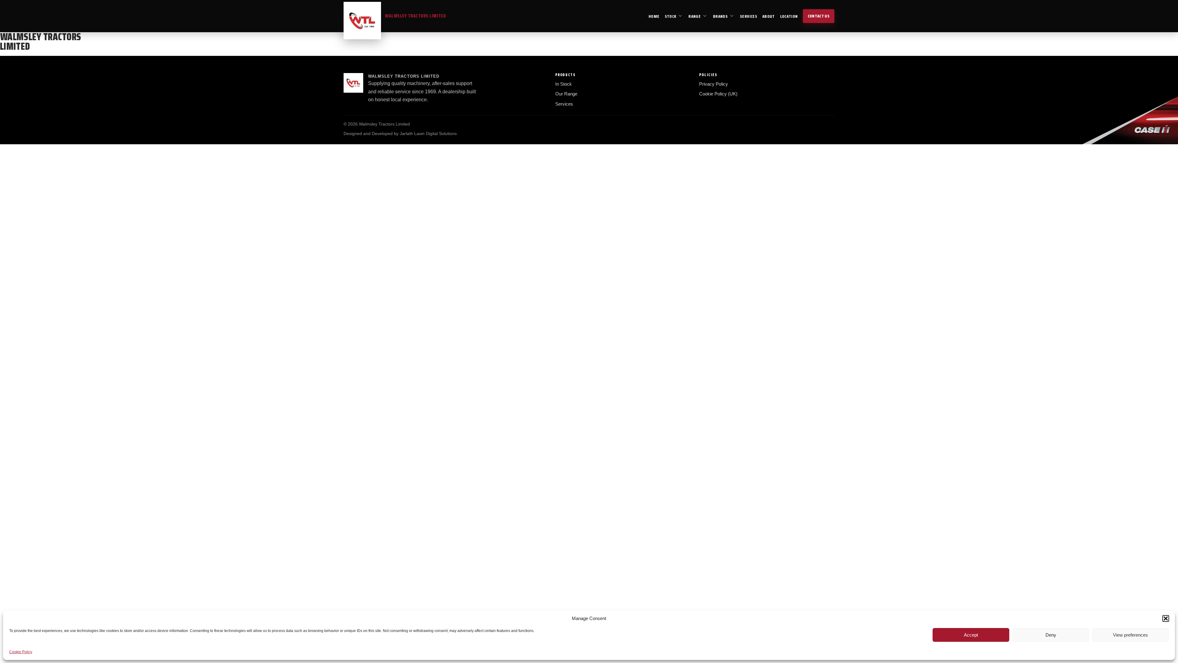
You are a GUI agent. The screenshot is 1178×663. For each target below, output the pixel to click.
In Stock (563, 84)
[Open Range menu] (705, 16)
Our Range (566, 93)
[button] (1166, 618)
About (768, 16)
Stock (670, 16)
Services (748, 16)
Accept (971, 635)
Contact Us (819, 16)
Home (654, 16)
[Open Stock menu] (680, 16)
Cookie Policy (20, 652)
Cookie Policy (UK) (718, 93)
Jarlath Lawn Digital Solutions (428, 133)
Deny (1050, 635)
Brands (720, 16)
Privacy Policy (713, 84)
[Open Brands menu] (732, 16)
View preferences (1130, 635)
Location (789, 16)
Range (694, 16)
